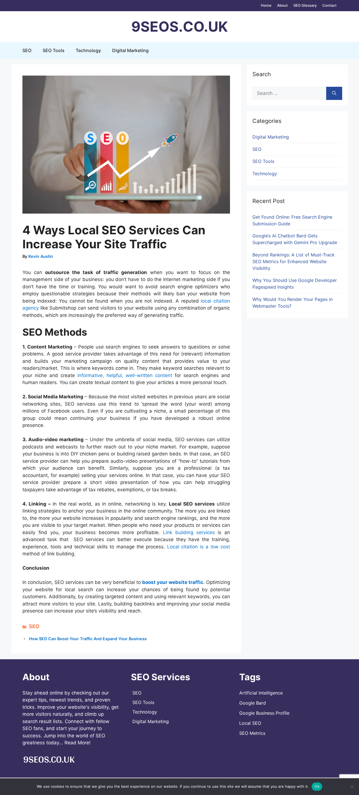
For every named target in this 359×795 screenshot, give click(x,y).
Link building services (189, 532)
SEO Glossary (305, 5)
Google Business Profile (264, 713)
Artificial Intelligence (261, 693)
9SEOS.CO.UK (179, 26)
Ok (316, 786)
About (282, 5)
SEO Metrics (252, 733)
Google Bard (252, 703)
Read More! (78, 742)
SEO (26, 50)
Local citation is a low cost (198, 547)
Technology (88, 50)
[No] (352, 786)
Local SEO (250, 723)
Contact (329, 5)
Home (266, 5)
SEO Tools (54, 50)
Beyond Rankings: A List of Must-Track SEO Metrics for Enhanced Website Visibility (293, 261)
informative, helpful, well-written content (124, 375)
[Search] (334, 93)
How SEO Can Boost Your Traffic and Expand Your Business (88, 638)
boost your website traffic (172, 582)
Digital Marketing (130, 50)
